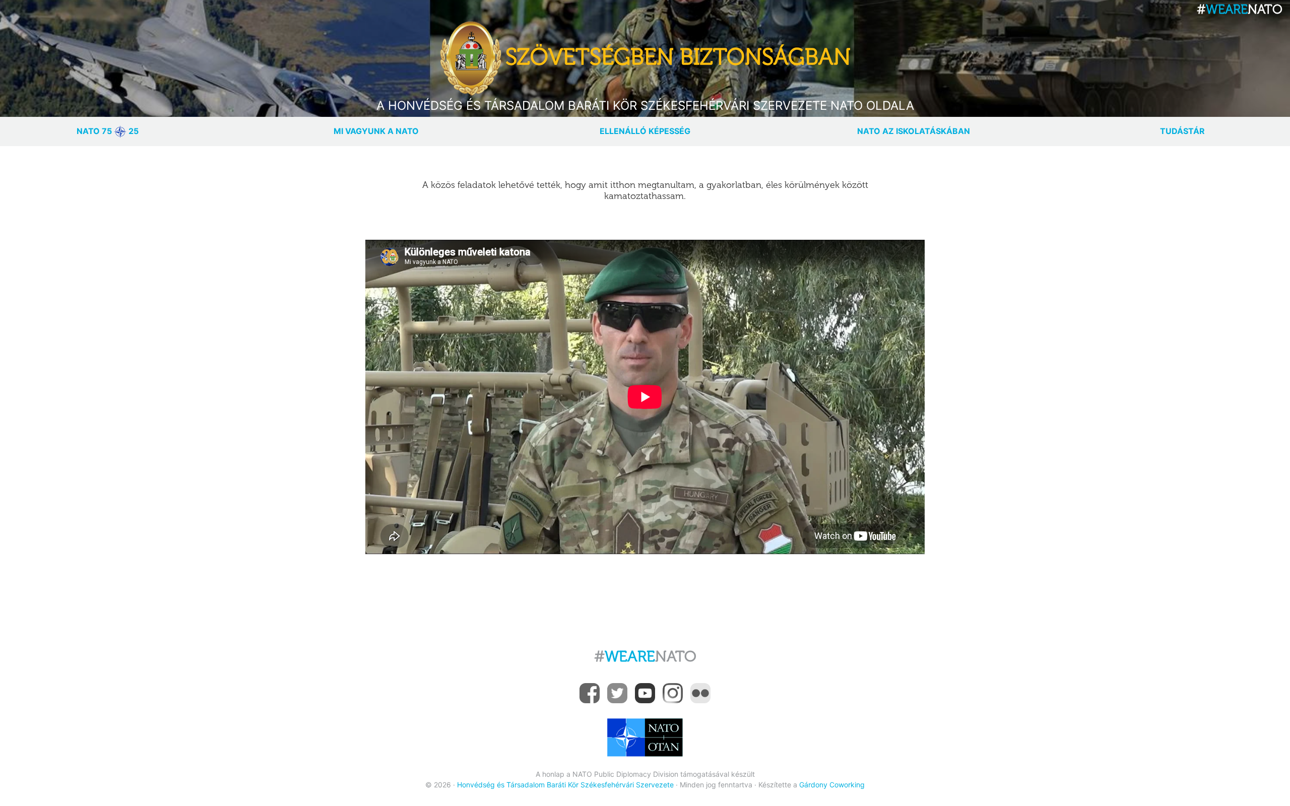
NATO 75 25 (108, 131)
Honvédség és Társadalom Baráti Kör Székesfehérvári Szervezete (565, 784)
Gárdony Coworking (832, 784)
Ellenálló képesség (645, 131)
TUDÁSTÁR (1182, 131)
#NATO (645, 656)
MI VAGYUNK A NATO (376, 131)
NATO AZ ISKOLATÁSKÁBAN (913, 131)
